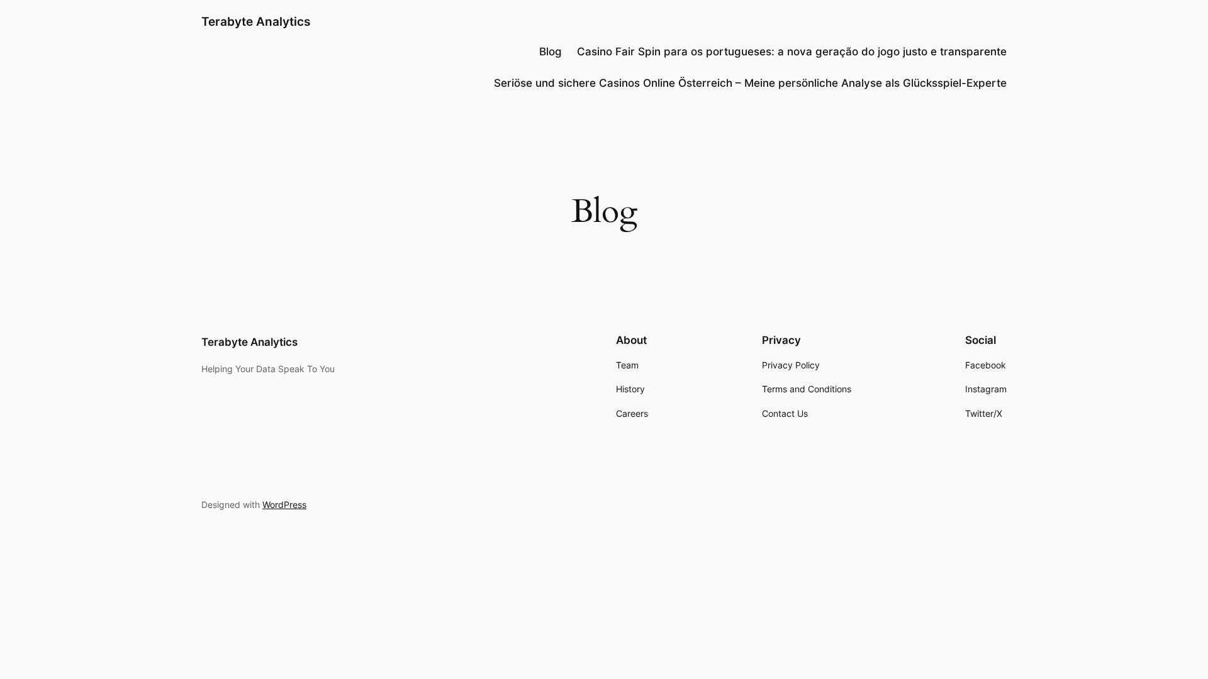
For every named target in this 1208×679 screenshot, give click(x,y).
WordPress (284, 504)
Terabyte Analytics (255, 21)
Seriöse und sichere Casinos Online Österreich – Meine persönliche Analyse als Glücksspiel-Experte (750, 83)
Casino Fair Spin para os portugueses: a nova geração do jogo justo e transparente (792, 51)
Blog (550, 51)
